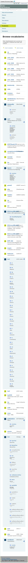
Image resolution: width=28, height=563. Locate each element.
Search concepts (20, 47)
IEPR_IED (10, 241)
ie (12, 323)
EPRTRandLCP (11, 144)
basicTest (14, 440)
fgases (9, 168)
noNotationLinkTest (14, 475)
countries (14, 173)
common (10, 93)
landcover (10, 253)
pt (12, 360)
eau (12, 455)
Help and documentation (7, 12)
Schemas (4, 23)
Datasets (4, 15)
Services (4, 28)
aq (8, 52)
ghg (8, 189)
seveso (9, 431)
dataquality (10, 104)
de (12, 287)
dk (12, 291)
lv (12, 342)
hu (12, 319)
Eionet (8, 9)
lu (12, 337)
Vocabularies (5, 25)
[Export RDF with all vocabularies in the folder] (24, 106)
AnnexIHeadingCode (14, 216)
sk (12, 379)
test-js (13, 479)
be (12, 267)
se (12, 370)
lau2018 (9, 395)
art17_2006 (10, 68)
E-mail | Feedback (6, 558)
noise (9, 413)
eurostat (9, 157)
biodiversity (10, 85)
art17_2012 (10, 74)
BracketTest (14, 445)
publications (11, 418)
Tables (3, 17)
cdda (8, 89)
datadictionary (11, 98)
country (13, 545)
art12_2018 (10, 63)
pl (12, 356)
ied (8, 206)
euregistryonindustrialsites (11, 151)
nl (12, 351)
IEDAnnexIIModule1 (11, 211)
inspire (9, 248)
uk (12, 383)
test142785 (14, 485)
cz (12, 281)
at (12, 263)
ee (12, 296)
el (12, 300)
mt (12, 347)
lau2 (8, 391)
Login (16, 3)
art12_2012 (10, 57)
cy (12, 276)
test (8, 437)
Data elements (5, 20)
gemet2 (9, 185)
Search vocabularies (9, 47)
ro (12, 365)
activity (13, 126)
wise (8, 534)
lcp (8, 402)
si (12, 374)
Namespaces (5, 31)
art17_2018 (10, 79)
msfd (8, 407)
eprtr (8, 119)
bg (12, 272)
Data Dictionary (13, 9)
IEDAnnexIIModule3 (11, 225)
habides (9, 195)
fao (8, 162)
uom (8, 528)
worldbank (10, 539)
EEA (8, 1)
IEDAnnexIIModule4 (11, 234)
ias (8, 200)
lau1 (8, 259)
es (12, 305)
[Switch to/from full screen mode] (19, 3)
